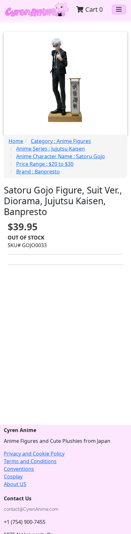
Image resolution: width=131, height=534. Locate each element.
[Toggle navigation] (119, 9)
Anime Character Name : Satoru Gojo (60, 156)
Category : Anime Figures (61, 141)
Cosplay (13, 476)
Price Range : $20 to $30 (44, 163)
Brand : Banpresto (38, 171)
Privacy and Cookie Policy (34, 453)
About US (15, 484)
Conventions (19, 468)
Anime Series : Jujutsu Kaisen (50, 148)
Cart (93, 9)
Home (16, 141)
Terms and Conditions (30, 461)
